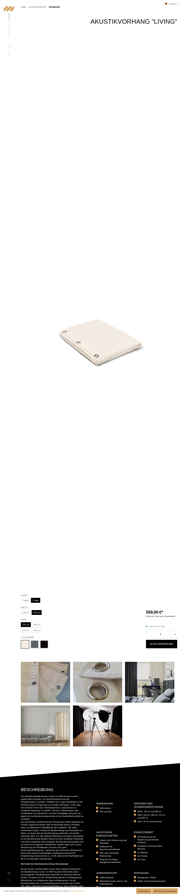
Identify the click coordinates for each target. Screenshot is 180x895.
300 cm (36, 630)
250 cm (36, 624)
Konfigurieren (144, 891)
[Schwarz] (44, 644)
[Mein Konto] (9, 54)
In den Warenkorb (161, 644)
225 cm (25, 624)
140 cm (25, 612)
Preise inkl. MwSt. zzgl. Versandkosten (160, 616)
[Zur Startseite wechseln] (9, 22)
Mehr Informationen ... (78, 891)
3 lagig (36, 600)
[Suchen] (9, 880)
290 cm (36, 612)
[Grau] (34, 644)
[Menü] (9, 47)
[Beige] (25, 644)
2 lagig (25, 600)
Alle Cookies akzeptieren (165, 891)
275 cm (25, 630)
